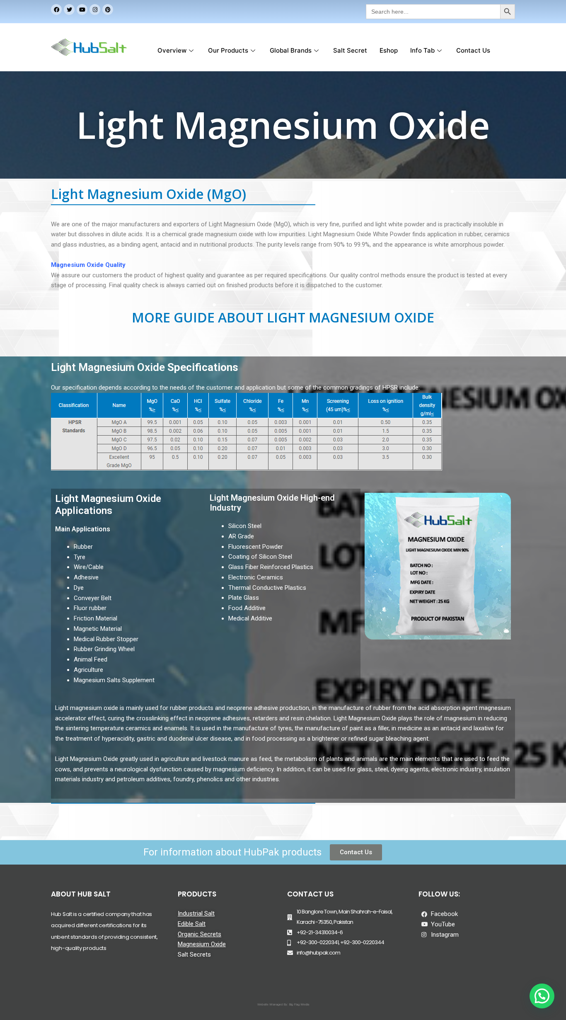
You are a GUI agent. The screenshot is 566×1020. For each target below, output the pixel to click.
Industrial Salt (196, 913)
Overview (171, 50)
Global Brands (291, 50)
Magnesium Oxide (202, 944)
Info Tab (422, 50)
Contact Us (473, 50)
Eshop (389, 50)
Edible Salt (192, 924)
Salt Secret (350, 50)
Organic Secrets (199, 934)
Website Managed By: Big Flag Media (283, 1004)
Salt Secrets (194, 954)
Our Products (228, 50)
